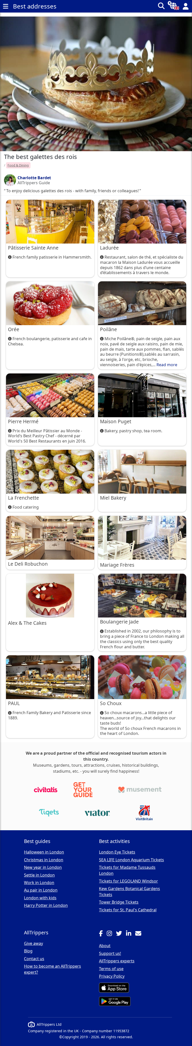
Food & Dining (18, 165)
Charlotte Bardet (34, 177)
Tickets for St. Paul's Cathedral (127, 910)
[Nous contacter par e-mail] (140, 934)
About (104, 945)
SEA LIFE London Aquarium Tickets (131, 860)
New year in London (43, 867)
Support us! (110, 953)
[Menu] (5, 6)
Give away (33, 943)
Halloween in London (44, 852)
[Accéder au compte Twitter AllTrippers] (121, 934)
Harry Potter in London (46, 905)
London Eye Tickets (117, 852)
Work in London (39, 882)
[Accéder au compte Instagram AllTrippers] (111, 934)
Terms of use (111, 968)
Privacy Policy (111, 976)
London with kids (40, 898)
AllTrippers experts (116, 961)
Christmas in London (43, 860)
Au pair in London (41, 890)
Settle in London (39, 875)
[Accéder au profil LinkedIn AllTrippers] (130, 934)
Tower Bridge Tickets (118, 902)
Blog (28, 951)
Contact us (34, 958)
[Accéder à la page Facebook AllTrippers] (103, 934)
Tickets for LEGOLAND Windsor (128, 881)
